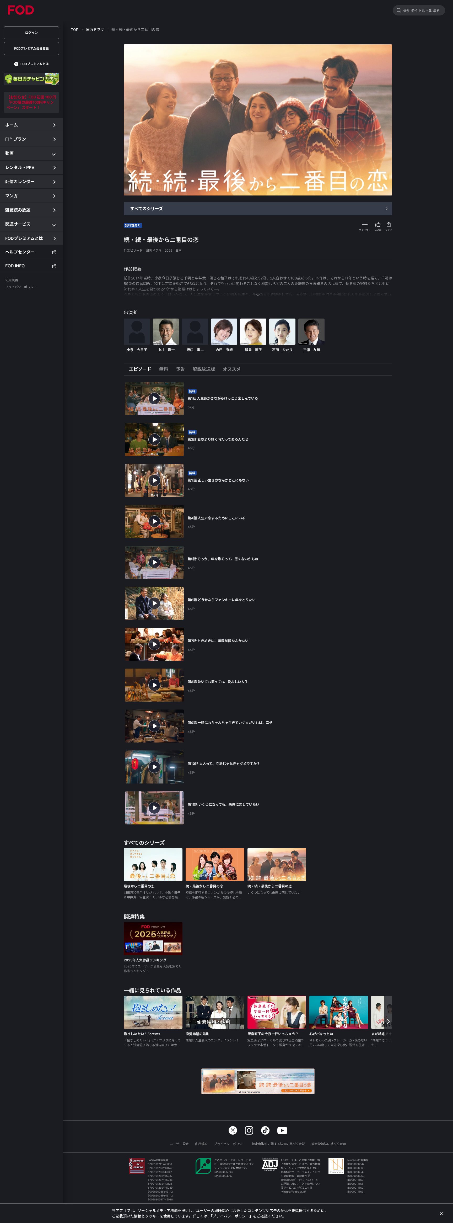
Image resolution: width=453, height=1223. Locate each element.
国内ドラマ (95, 29)
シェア (388, 230)
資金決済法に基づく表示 (328, 1144)
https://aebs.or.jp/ (294, 1191)
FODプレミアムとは (34, 64)
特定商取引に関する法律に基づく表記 (278, 1144)
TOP (74, 29)
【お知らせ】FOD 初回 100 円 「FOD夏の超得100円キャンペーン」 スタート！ (31, 102)
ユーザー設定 (179, 1144)
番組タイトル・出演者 (421, 10)
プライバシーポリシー (229, 1144)
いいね (377, 230)
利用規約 (201, 1144)
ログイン (31, 33)
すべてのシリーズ (146, 208)
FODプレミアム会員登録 (31, 48)
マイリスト (365, 230)
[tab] (142, 369)
